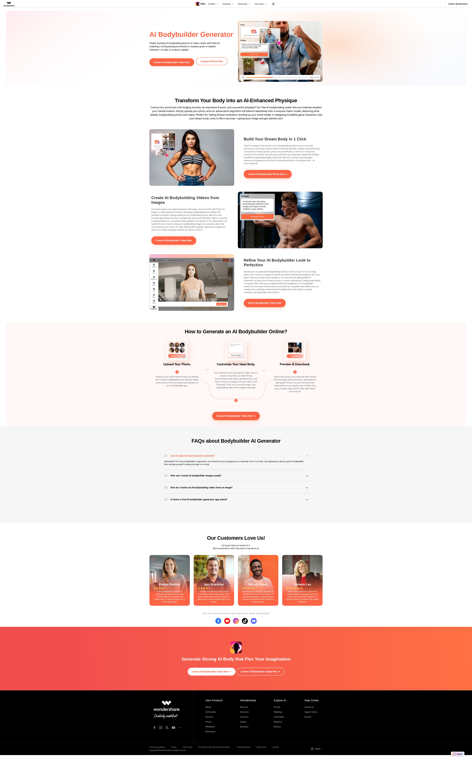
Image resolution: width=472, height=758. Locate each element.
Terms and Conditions (157, 747)
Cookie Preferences (243, 747)
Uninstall (276, 747)
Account (307, 717)
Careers (243, 722)
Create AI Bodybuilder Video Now (172, 62)
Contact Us (309, 707)
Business (277, 727)
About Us (244, 707)
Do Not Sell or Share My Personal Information (214, 747)
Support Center (310, 712)
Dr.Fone (209, 722)
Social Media (279, 717)
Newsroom (244, 712)
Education (244, 727)
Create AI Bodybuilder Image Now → (260, 671)
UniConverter (211, 712)
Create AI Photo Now (211, 61)
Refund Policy (261, 747)
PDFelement (210, 727)
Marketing (278, 712)
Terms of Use (187, 747)
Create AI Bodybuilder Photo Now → (267, 174)
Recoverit (209, 717)
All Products (210, 732)
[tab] (236, 456)
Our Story (244, 717)
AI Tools (277, 707)
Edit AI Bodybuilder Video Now (264, 303)
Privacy (173, 747)
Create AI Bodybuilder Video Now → (236, 416)
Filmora (208, 707)
